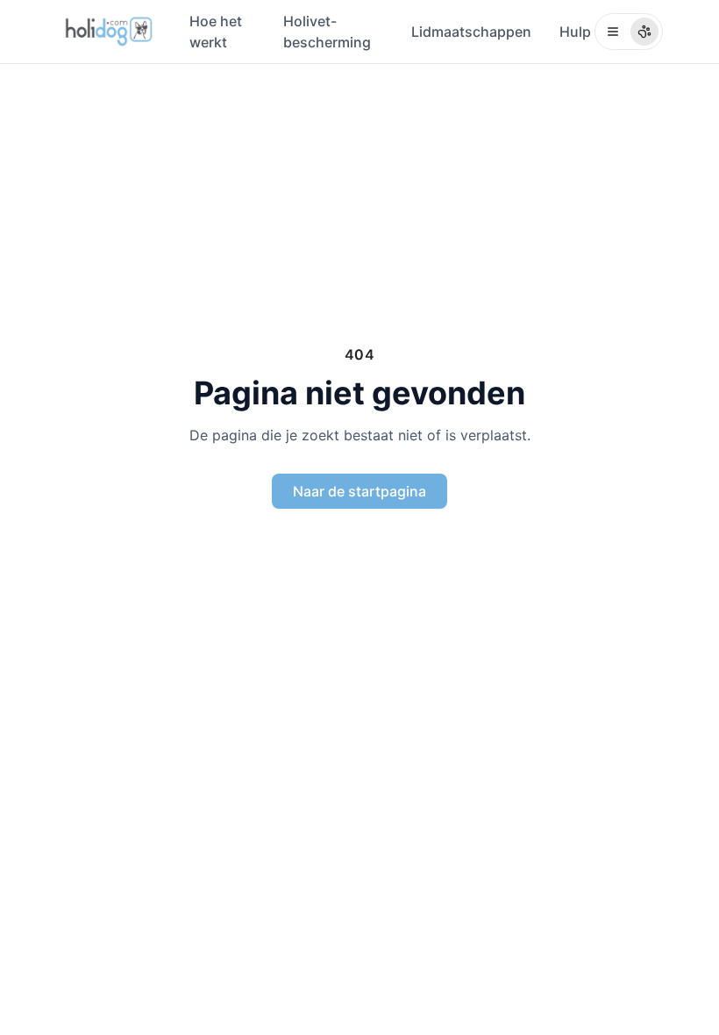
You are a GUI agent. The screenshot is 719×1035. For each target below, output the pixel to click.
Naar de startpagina (359, 491)
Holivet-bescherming (327, 31)
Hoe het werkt (215, 31)
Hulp (575, 31)
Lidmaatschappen (471, 31)
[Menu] (628, 31)
